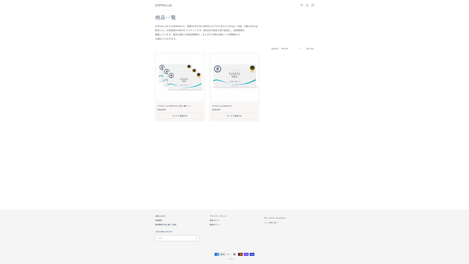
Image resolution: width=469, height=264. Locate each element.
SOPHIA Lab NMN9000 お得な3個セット (174, 106)
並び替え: (275, 48)
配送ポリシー (215, 224)
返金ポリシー (215, 220)
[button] (302, 5)
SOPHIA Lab (231, 258)
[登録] (196, 238)
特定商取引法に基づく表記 (165, 224)
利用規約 (158, 220)
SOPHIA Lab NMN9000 (222, 106)
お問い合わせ (160, 216)
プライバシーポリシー (219, 216)
